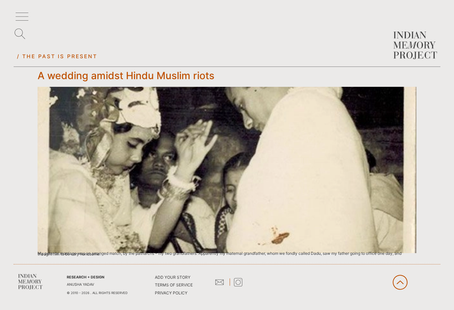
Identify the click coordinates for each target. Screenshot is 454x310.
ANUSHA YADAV (80, 284)
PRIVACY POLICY (171, 292)
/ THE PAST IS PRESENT (57, 56)
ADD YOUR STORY (172, 277)
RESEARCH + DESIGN (85, 277)
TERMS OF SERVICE (174, 284)
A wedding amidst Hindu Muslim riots (126, 75)
